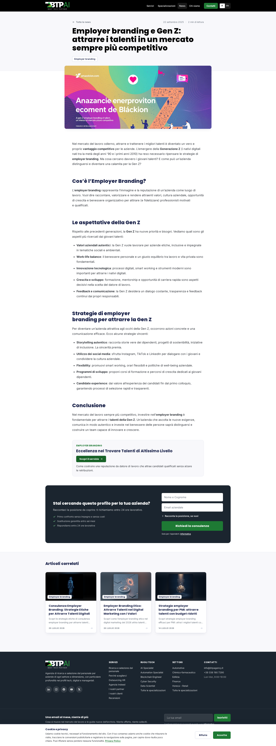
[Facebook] (64, 689)
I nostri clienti (116, 693)
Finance (176, 681)
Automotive (178, 668)
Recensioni (114, 698)
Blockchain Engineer (151, 677)
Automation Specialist (152, 672)
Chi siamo (194, 5)
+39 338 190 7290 (214, 672)
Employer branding (84, 59)
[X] (79, 689)
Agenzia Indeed (117, 684)
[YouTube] (71, 689)
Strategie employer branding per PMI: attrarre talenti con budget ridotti (179, 610)
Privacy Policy (113, 740)
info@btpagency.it (213, 668)
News (182, 5)
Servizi (150, 5)
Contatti (211, 5)
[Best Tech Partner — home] (58, 6)
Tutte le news (83, 22)
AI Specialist (147, 668)
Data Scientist (148, 685)
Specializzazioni (166, 5)
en (227, 5)
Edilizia (176, 677)
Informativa (185, 534)
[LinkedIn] (48, 689)
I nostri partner (116, 689)
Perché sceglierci (118, 675)
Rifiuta (203, 735)
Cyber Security (148, 681)
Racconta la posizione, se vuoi (181, 516)
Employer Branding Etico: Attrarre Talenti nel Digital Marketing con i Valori (123, 610)
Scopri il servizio (89, 459)
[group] (138, 605)
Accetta (222, 735)
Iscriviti (222, 717)
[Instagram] (56, 689)
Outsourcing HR (117, 680)
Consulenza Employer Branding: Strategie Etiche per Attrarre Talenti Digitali (69, 610)
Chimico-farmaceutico (183, 672)
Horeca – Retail (180, 685)
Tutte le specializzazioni (153, 690)
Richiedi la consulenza (192, 526)
